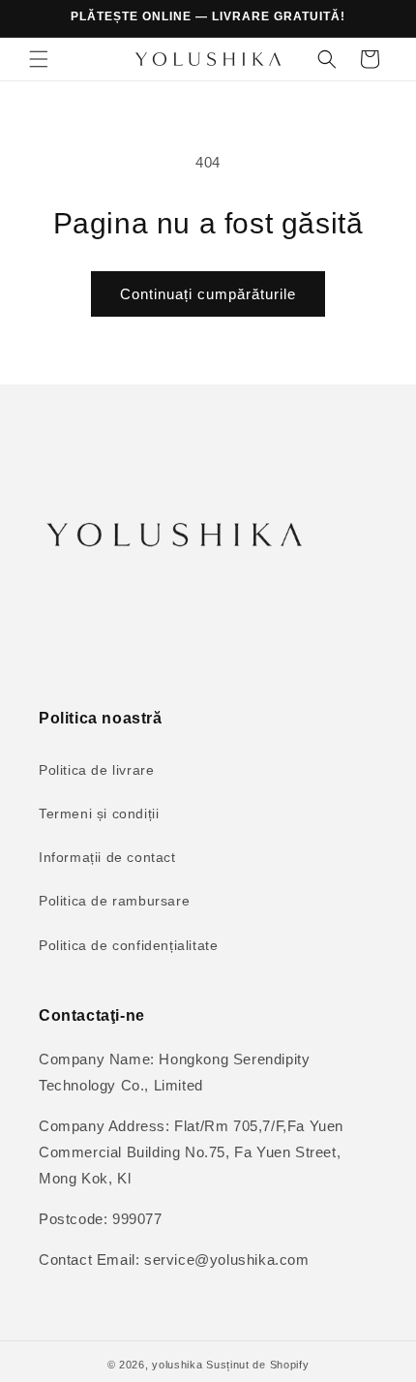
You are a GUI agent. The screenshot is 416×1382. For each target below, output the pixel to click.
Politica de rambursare (114, 900)
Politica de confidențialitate (128, 945)
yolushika (177, 1364)
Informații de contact (107, 857)
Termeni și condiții (99, 813)
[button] (38, 59)
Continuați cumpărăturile (208, 294)
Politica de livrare (96, 770)
